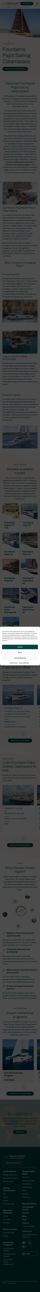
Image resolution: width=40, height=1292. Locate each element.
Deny (20, 652)
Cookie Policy (14, 662)
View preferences (20, 658)
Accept (20, 647)
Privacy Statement (24, 662)
